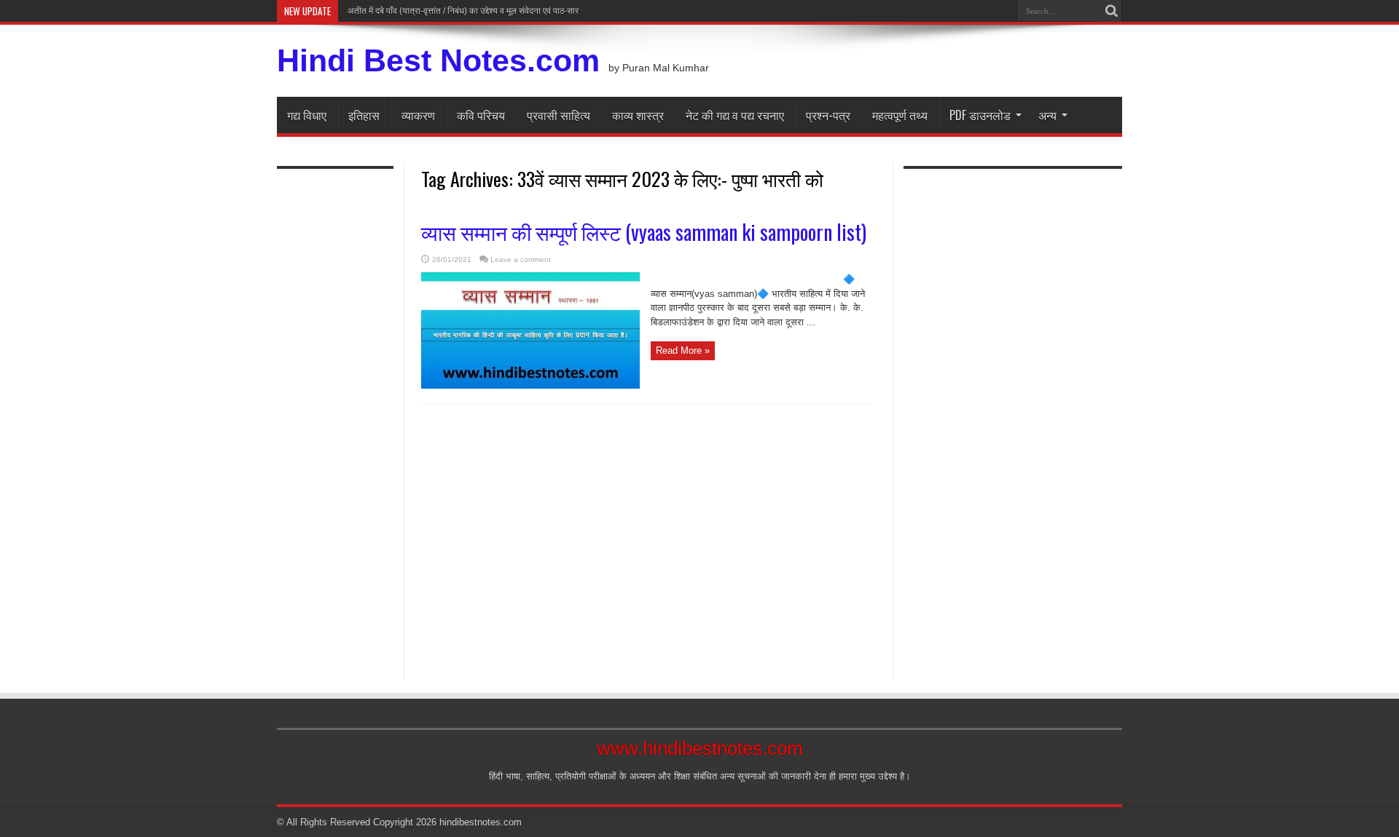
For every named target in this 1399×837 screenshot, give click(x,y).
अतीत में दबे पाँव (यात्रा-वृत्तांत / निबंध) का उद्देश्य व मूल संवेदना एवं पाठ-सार (462, 11)
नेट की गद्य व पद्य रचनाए (735, 115)
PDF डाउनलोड (980, 115)
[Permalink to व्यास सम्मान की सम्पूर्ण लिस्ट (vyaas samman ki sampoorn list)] (530, 385)
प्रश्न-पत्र (828, 115)
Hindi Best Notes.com (438, 60)
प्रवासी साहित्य (558, 115)
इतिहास (364, 115)
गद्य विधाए (306, 115)
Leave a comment (520, 259)
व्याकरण (418, 115)
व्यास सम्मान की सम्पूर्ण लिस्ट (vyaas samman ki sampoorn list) (643, 232)
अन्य (1047, 115)
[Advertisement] (335, 416)
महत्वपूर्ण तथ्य (900, 115)
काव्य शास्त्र (638, 115)
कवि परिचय (481, 115)
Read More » (683, 350)
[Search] (1111, 11)
